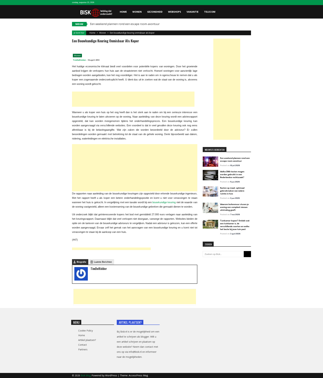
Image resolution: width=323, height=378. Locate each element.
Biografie (81, 262)
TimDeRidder (79, 60)
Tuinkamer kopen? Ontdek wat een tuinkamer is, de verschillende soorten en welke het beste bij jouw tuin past (234, 224)
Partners (82, 349)
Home (123, 11)
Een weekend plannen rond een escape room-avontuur (235, 159)
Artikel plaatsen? (87, 340)
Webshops (174, 11)
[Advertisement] (133, 99)
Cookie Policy (85, 330)
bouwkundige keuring (164, 202)
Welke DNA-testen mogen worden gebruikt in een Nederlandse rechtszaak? (232, 174)
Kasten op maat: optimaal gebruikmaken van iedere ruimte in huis (232, 190)
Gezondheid (155, 11)
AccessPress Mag (138, 375)
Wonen (137, 11)
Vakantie (193, 11)
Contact (82, 344)
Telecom (209, 11)
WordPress (111, 375)
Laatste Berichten (103, 262)
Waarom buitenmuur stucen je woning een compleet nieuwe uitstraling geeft (234, 207)
